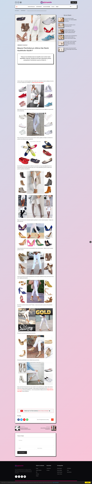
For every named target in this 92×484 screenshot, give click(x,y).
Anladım (87, 482)
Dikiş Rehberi (69, 472)
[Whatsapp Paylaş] (27, 419)
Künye (37, 468)
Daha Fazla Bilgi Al (56, 482)
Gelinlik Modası (59, 472)
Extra (53, 6)
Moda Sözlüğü (46, 6)
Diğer (57, 6)
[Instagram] (18, 2)
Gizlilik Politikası (38, 470)
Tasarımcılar (49, 468)
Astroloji (48, 470)
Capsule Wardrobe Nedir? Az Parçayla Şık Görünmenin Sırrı (71, 49)
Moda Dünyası (31, 6)
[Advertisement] (35, 72)
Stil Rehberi (39, 6)
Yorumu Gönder (22, 452)
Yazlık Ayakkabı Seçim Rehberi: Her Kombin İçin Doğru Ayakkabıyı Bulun (70, 31)
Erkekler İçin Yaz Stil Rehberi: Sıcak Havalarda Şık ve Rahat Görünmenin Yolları (71, 37)
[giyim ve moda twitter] (19, 476)
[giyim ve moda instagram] (22, 476)
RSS (36, 472)
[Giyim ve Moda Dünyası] (46, 2)
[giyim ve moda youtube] (25, 476)
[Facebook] (16, 2)
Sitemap (37, 474)
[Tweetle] (21, 419)
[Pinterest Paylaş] (24, 419)
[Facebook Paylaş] (18, 419)
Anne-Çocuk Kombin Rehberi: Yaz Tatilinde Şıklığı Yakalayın (70, 19)
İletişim (73, 2)
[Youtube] (21, 2)
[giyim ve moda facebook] (16, 476)
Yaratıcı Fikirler (59, 474)
